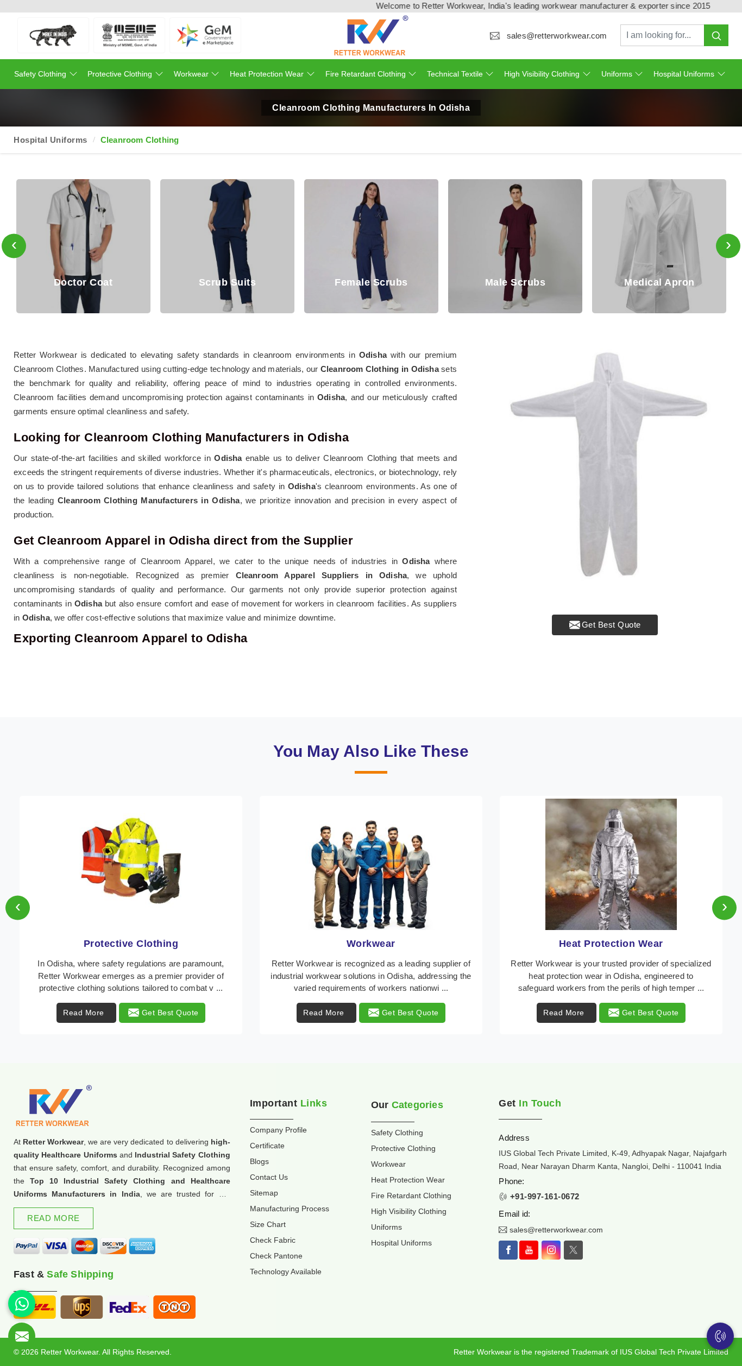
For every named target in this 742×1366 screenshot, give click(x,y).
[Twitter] (573, 1250)
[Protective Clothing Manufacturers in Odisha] (131, 864)
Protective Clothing (119, 73)
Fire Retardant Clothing (365, 73)
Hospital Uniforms (683, 73)
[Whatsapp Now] (21, 1303)
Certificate (267, 1145)
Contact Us (269, 1177)
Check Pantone (276, 1255)
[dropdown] (73, 74)
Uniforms (616, 73)
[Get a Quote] (21, 1336)
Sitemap (264, 1192)
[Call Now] (720, 1336)
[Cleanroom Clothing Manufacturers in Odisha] (604, 471)
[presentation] (14, 246)
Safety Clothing (40, 73)
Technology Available (286, 1271)
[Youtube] (528, 1250)
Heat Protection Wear (267, 73)
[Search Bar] (716, 35)
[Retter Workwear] (371, 35)
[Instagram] (551, 1250)
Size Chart (268, 1224)
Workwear (191, 73)
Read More (83, 1012)
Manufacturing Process (289, 1208)
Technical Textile (455, 73)
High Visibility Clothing (542, 73)
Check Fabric (272, 1240)
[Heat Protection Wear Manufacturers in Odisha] (611, 864)
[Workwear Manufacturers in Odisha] (371, 864)
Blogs (259, 1161)
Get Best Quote (611, 624)
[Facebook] (508, 1250)
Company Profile (278, 1129)
